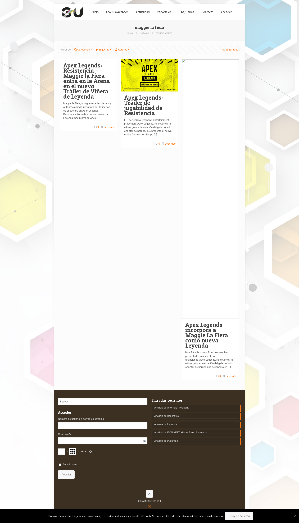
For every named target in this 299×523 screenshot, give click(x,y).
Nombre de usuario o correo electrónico (81, 418)
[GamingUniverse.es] (72, 12)
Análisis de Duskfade (166, 440)
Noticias (144, 33)
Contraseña (64, 434)
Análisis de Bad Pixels (166, 416)
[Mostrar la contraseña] (144, 441)
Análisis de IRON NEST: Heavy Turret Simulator (180, 432)
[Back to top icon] (149, 494)
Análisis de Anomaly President (171, 407)
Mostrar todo (230, 49)
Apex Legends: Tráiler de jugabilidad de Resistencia (143, 105)
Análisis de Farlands (165, 424)
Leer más (109, 127)
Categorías (83, 49)
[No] (294, 516)
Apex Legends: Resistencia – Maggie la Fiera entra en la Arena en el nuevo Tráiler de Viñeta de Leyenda (86, 81)
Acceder (66, 474)
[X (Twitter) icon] (149, 506)
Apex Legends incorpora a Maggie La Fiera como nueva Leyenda (206, 335)
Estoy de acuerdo (239, 516)
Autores (122, 49)
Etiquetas (104, 49)
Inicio (130, 33)
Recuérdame (70, 464)
